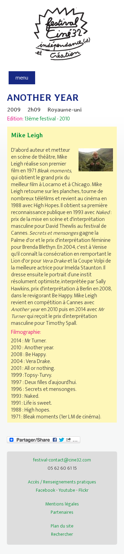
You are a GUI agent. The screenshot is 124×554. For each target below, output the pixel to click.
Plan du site (62, 526)
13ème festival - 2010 (47, 118)
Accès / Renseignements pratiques (62, 482)
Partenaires (62, 512)
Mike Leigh (27, 135)
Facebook (45, 490)
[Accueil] (62, 64)
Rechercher (62, 534)
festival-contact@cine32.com (62, 460)
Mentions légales (62, 504)
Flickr (84, 490)
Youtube (67, 490)
